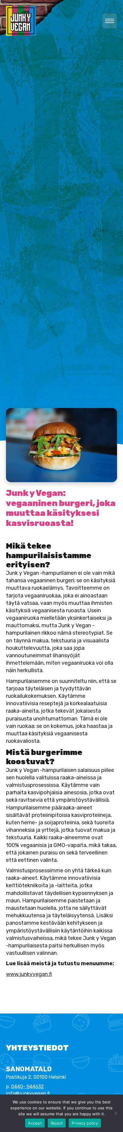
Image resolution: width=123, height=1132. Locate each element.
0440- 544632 (27, 1086)
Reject (57, 1123)
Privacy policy (85, 1123)
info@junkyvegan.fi (28, 1093)
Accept (35, 1123)
